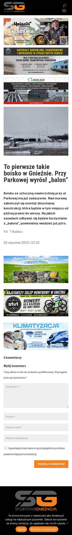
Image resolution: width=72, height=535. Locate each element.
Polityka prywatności (43, 529)
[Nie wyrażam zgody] (67, 523)
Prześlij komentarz (51, 464)
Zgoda (21, 529)
